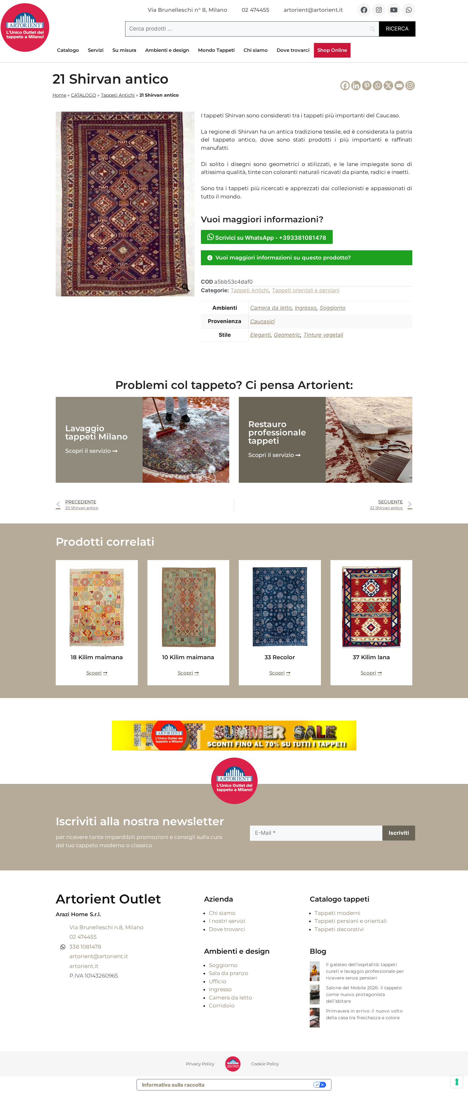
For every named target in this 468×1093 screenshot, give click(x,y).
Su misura (124, 50)
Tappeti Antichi (118, 95)
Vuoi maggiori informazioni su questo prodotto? (283, 257)
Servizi (95, 50)
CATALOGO (83, 95)
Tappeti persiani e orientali (351, 921)
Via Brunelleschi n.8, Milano (106, 927)
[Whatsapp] (408, 10)
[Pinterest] (367, 85)
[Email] (399, 85)
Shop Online (332, 50)
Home (59, 95)
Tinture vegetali (323, 335)
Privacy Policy (200, 1063)
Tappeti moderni (337, 913)
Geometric (287, 335)
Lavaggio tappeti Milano (96, 432)
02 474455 (83, 937)
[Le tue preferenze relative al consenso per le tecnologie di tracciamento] (457, 1082)
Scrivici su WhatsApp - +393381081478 (270, 237)
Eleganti (260, 335)
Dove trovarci (293, 50)
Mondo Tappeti (216, 50)
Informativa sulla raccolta (173, 1085)
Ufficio (217, 981)
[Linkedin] (356, 85)
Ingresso (305, 308)
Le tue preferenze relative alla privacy (262, 1085)
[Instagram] (379, 10)
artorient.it (83, 966)
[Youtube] (394, 10)
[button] (306, 257)
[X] (388, 85)
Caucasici (262, 321)
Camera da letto (271, 308)
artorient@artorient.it (98, 956)
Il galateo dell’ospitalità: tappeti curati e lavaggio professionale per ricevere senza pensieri (365, 971)
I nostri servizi (227, 921)
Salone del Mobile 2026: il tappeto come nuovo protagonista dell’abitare (364, 994)
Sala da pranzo (228, 973)
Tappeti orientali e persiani (305, 290)
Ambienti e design (167, 50)
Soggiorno (332, 308)
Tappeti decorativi (339, 929)
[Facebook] (364, 10)
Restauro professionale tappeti (277, 432)
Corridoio (222, 1005)
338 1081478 (85, 947)
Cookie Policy (265, 1063)
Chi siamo (256, 50)
